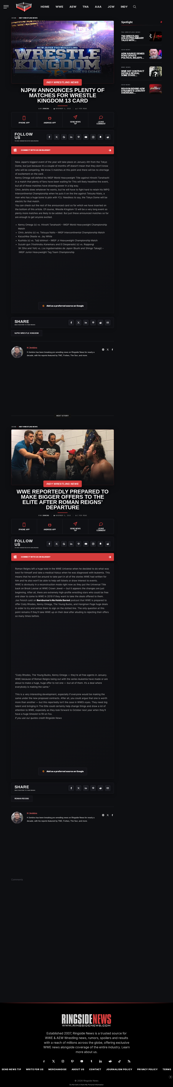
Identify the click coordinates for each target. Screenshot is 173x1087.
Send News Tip (11, 1069)
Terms (167, 1069)
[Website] (103, 349)
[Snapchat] (100, 137)
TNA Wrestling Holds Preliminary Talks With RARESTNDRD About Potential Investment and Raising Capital (132, 38)
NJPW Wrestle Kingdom (27, 333)
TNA (86, 6)
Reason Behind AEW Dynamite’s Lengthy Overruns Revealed (133, 91)
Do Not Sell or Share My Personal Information (86, 1085)
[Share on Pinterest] (93, 322)
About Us (78, 1069)
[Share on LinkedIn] (86, 322)
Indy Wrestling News (28, 18)
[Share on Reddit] (100, 322)
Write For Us (35, 1069)
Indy (124, 6)
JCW (111, 6)
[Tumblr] (91, 1061)
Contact (95, 1069)
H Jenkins (44, 109)
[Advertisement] (62, 275)
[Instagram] (93, 137)
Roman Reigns (22, 799)
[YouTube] (86, 137)
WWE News (126, 67)
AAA (98, 6)
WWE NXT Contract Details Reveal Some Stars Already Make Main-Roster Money (133, 73)
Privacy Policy (147, 1069)
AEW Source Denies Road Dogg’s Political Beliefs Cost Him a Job (132, 56)
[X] (56, 137)
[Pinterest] (78, 137)
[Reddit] (108, 137)
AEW (72, 6)
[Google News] (64, 137)
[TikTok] (120, 1061)
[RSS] (129, 1061)
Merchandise (57, 1069)
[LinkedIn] (71, 137)
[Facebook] (49, 137)
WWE (59, 6)
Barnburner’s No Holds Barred (53, 600)
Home (45, 6)
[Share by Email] (108, 322)
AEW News (125, 49)
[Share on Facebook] (71, 322)
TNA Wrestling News (130, 32)
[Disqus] (62, 925)
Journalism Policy (119, 1069)
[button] (134, 6)
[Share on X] (78, 322)
